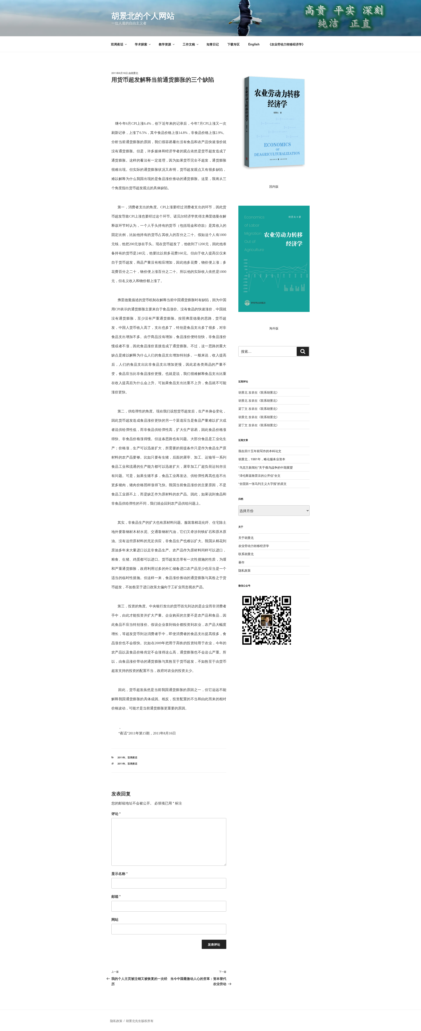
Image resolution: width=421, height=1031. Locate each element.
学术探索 (141, 44)
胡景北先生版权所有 (140, 1020)
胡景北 (134, 73)
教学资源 (165, 44)
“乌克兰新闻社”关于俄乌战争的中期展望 (265, 467)
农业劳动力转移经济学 (253, 545)
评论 (116, 813)
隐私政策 (244, 570)
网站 (114, 919)
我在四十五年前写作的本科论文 (259, 451)
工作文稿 (189, 44)
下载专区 (233, 44)
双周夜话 (117, 44)
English (254, 44)
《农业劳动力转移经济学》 (286, 44)
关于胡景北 (246, 537)
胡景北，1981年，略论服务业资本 (261, 459)
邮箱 (116, 896)
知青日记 (213, 44)
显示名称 (119, 873)
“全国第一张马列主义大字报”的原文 (262, 483)
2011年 (121, 757)
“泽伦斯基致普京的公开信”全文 (259, 475)
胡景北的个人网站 (143, 15)
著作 (241, 562)
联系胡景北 (268, 392)
